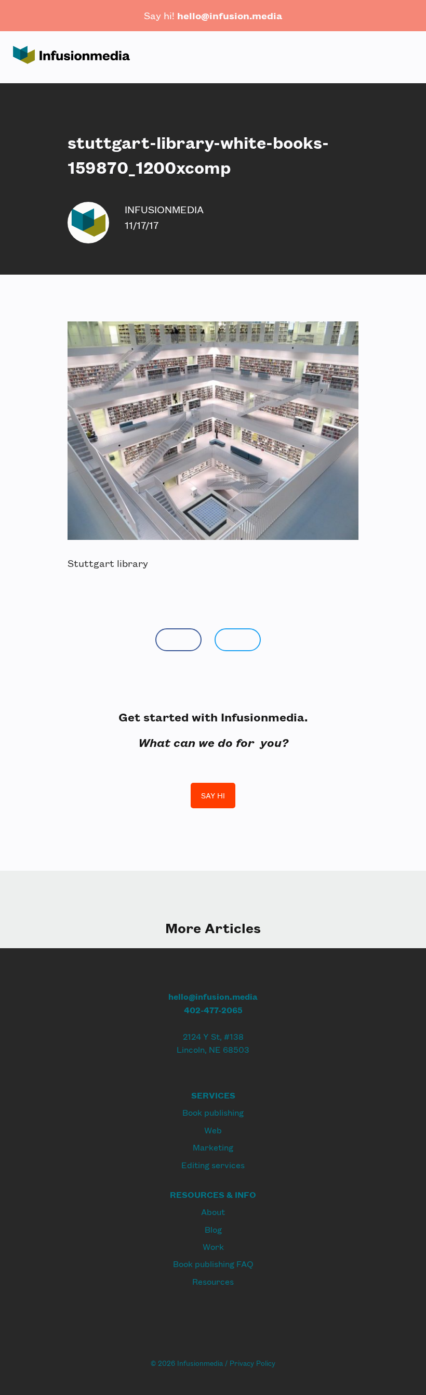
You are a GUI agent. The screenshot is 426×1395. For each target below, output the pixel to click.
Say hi (213, 795)
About (213, 1211)
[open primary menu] (398, 56)
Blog (213, 1229)
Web (213, 1130)
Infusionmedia (164, 209)
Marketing (213, 1147)
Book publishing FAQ (213, 1263)
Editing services (213, 1164)
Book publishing (213, 1112)
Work (213, 1246)
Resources (213, 1281)
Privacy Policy (252, 1363)
